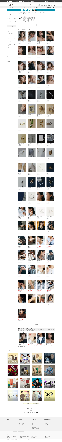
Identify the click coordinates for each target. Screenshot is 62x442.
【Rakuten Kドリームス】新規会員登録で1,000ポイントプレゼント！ (21, 434)
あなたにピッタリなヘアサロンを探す (11, 436)
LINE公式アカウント (47, 424)
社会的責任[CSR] (25, 439)
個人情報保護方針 (12, 439)
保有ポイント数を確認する (48, 436)
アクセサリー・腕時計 (11, 26)
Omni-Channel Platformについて (36, 428)
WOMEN (8, 18)
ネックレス (9, 28)
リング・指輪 (9, 35)
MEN (11, 18)
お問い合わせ (33, 424)
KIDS (15, 18)
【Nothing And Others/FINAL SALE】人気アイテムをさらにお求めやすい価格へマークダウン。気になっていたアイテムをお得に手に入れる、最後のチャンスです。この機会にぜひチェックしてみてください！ (29, 19)
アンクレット (9, 41)
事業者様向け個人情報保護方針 (18, 439)
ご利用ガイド (33, 423)
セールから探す (21, 424)
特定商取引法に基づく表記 (35, 427)
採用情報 (29, 439)
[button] (22, 339)
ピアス (9, 31)
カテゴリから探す (21, 423)
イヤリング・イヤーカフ (11, 33)
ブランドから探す (21, 420)
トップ (18, 12)
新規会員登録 (46, 420)
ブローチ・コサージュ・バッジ (11, 39)
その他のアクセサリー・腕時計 (11, 45)
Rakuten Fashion (22, 12)
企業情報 (8, 439)
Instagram (45, 423)
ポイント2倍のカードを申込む (36, 436)
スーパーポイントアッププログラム (36, 420)
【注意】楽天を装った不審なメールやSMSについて (31, 403)
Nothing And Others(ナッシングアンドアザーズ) (32, 12)
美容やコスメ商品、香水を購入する (24, 436)
